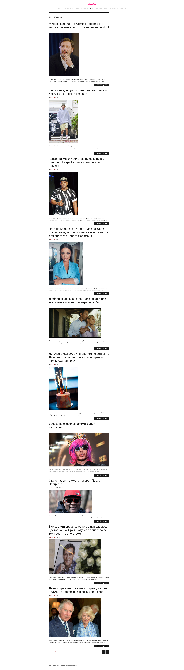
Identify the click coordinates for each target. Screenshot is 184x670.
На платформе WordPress (71, 665)
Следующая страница (107, 653)
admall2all (52, 31)
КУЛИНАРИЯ (84, 8)
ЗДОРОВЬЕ (98, 8)
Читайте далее (102, 85)
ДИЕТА (91, 8)
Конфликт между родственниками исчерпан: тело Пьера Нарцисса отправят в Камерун (77, 162)
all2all (50, 665)
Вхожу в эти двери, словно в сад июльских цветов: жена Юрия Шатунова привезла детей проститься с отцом (78, 530)
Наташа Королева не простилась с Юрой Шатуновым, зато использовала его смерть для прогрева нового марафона (78, 232)
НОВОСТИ (59, 8)
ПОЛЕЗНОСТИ (123, 8)
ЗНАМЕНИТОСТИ (68, 8)
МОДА (77, 8)
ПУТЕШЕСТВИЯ (113, 8)
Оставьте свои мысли (67, 431)
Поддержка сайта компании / (59, 665)
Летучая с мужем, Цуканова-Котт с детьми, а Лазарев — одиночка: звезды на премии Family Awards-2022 (79, 357)
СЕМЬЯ (105, 8)
